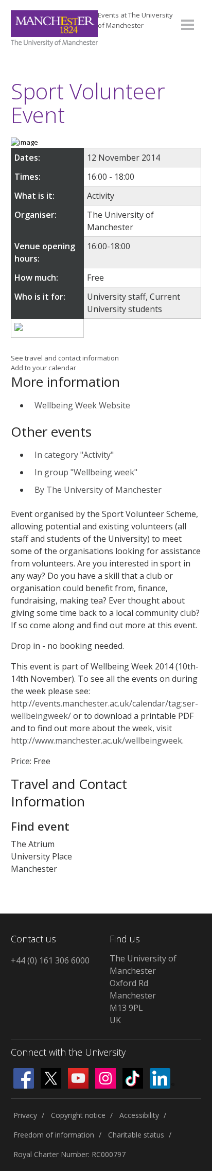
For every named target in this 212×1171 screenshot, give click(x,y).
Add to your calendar (43, 367)
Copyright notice (78, 1115)
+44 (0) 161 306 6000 (50, 960)
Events (135, 20)
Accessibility (139, 1115)
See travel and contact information (65, 358)
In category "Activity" (74, 454)
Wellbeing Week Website (82, 405)
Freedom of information (53, 1135)
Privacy (25, 1115)
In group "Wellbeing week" (85, 472)
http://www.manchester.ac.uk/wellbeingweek (96, 740)
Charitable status (136, 1135)
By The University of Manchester (98, 489)
